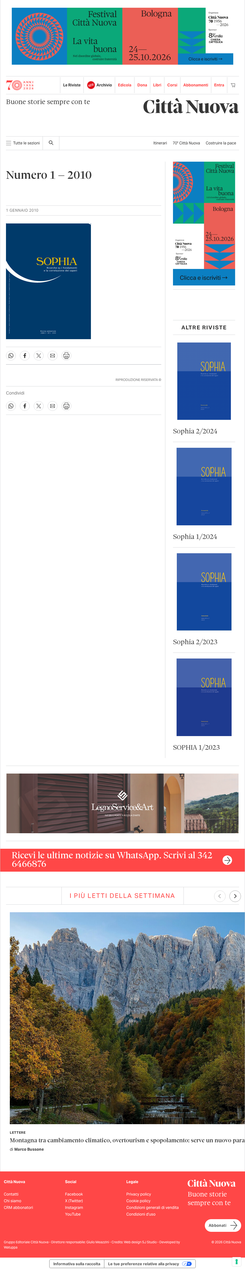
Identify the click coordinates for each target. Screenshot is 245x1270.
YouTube (73, 1214)
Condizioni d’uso (141, 1214)
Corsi (172, 85)
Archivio (104, 85)
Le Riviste (72, 85)
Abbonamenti (195, 85)
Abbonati (217, 1225)
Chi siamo (12, 1200)
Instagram (74, 1207)
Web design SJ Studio (140, 1242)
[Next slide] (235, 896)
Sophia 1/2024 (195, 537)
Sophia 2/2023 (195, 642)
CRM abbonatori (18, 1207)
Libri (157, 85)
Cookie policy (138, 1200)
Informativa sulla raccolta (76, 1263)
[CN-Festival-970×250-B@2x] (122, 35)
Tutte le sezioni (26, 143)
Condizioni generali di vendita (152, 1207)
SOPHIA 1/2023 (196, 748)
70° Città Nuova (186, 143)
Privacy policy (138, 1194)
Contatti (11, 1194)
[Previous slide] (220, 896)
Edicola (124, 85)
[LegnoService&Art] (122, 803)
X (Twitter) (74, 1200)
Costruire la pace (221, 143)
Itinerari (160, 143)
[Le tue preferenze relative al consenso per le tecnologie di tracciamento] (236, 1261)
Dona (142, 85)
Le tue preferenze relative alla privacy (143, 1263)
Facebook (74, 1194)
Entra (219, 85)
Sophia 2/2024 (195, 431)
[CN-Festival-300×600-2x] (204, 223)
